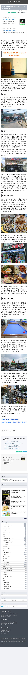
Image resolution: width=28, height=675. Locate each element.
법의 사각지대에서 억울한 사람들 (11, 446)
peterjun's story (7, 457)
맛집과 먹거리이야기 (14, 566)
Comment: (24, 451)
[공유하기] (6, 431)
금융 (14, 534)
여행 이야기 (15, 544)
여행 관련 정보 (14, 548)
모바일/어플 (14, 554)
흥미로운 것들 (14, 574)
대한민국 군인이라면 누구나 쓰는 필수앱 (13, 32)
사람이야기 (14, 572)
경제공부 (14, 530)
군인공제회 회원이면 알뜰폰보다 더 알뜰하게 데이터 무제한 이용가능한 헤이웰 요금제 (9, 22)
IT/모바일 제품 (14, 556)
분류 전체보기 (14, 524)
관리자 (2, 633)
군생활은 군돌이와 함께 (10, 30)
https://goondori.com (7, 28)
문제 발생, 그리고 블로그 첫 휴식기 (12, 448)
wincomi (11, 623)
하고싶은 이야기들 (15, 570)
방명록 (7, 631)
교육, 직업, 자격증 (15, 576)
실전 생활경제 (14, 532)
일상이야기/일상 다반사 (21, 12)
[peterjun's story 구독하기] (2, 606)
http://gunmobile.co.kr (8, 17)
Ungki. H (16, 623)
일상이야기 (8, 438)
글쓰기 (6, 633)
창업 (14, 536)
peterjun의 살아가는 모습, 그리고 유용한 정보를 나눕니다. (11, 460)
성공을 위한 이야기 (15, 542)
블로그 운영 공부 (15, 586)
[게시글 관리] (8, 431)
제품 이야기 (15, 582)
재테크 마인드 (14, 528)
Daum (7, 613)
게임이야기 (15, 584)
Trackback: (19, 451)
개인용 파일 (15, 588)
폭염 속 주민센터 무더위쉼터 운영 (11, 445)
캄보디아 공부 (14, 546)
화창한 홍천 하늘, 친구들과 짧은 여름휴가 (13, 443)
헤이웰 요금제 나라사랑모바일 (9, 20)
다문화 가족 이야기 (14, 568)
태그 (4, 630)
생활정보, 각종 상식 (14, 540)
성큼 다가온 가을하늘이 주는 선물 (11, 441)
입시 (14, 578)
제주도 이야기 (14, 550)
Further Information (5, 624)
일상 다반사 (16, 438)
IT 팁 (14, 560)
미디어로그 (8, 630)
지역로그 (3, 631)
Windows (14, 558)
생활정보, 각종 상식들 (15, 538)
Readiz (6, 615)
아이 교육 (14, 580)
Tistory (16, 613)
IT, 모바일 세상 (15, 552)
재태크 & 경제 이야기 (15, 526)
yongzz (7, 623)
